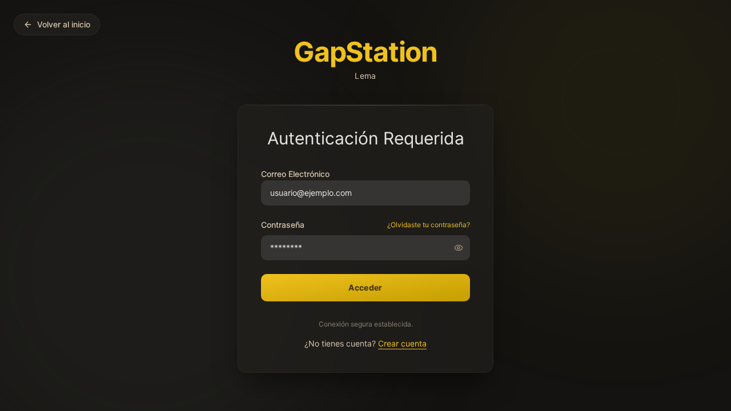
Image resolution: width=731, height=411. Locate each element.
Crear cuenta (402, 343)
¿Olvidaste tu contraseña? (428, 224)
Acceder (365, 287)
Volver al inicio (63, 24)
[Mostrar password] (462, 247)
